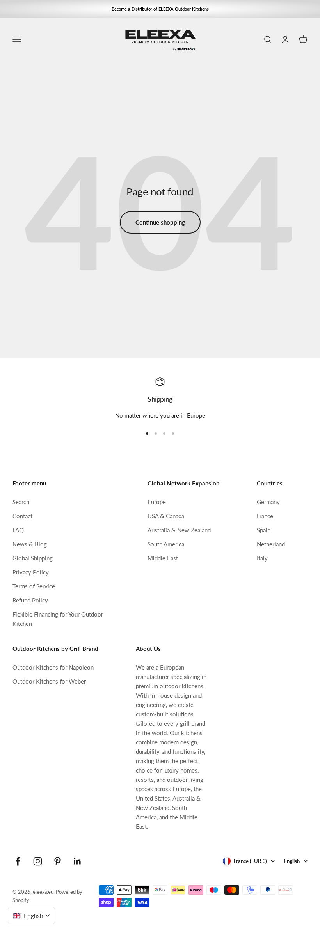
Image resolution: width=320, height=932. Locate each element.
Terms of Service (33, 586)
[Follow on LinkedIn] (77, 861)
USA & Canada (166, 515)
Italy (262, 558)
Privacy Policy (30, 572)
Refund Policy (30, 600)
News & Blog (29, 544)
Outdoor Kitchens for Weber (49, 681)
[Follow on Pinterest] (57, 861)
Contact (22, 515)
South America (166, 544)
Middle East (163, 558)
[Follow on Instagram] (37, 861)
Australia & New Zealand (179, 529)
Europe (157, 501)
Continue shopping (160, 222)
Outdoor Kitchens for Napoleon (53, 667)
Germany (268, 501)
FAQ (18, 529)
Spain (263, 529)
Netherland (271, 544)
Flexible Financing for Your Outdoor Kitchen (57, 619)
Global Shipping (32, 558)
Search (20, 501)
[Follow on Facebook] (17, 861)
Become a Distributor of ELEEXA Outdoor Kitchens (160, 8)
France (265, 515)
